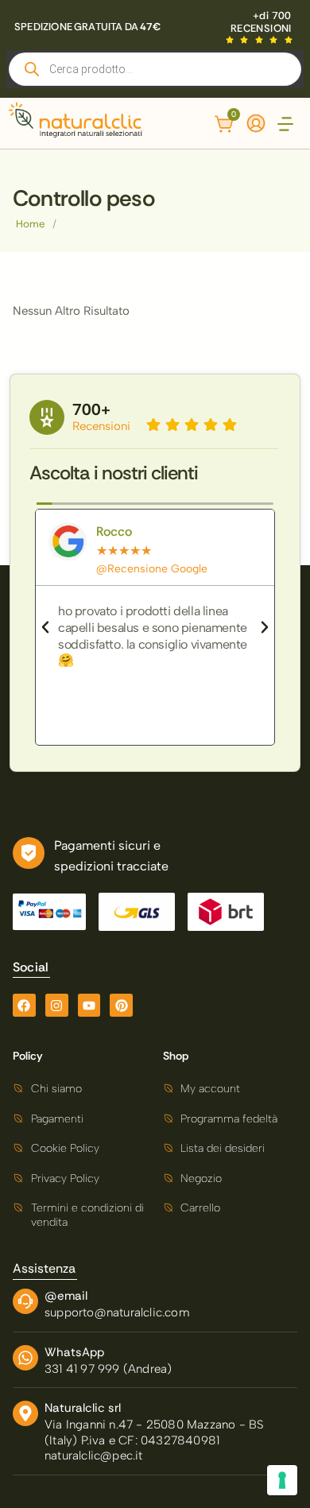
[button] (285, 126)
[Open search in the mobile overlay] (155, 69)
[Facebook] (24, 1005)
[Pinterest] (121, 1005)
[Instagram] (56, 1005)
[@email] (25, 1301)
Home (30, 224)
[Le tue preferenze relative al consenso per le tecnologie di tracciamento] (282, 1480)
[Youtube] (89, 1005)
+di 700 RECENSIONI (261, 22)
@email (66, 1296)
